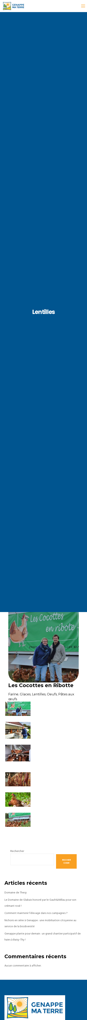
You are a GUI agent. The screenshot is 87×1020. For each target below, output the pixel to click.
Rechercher (17, 851)
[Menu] (81, 6)
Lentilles (39, 694)
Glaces (25, 694)
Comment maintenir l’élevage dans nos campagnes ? (36, 913)
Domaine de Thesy (15, 892)
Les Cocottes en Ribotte (40, 685)
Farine (13, 694)
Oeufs (52, 694)
